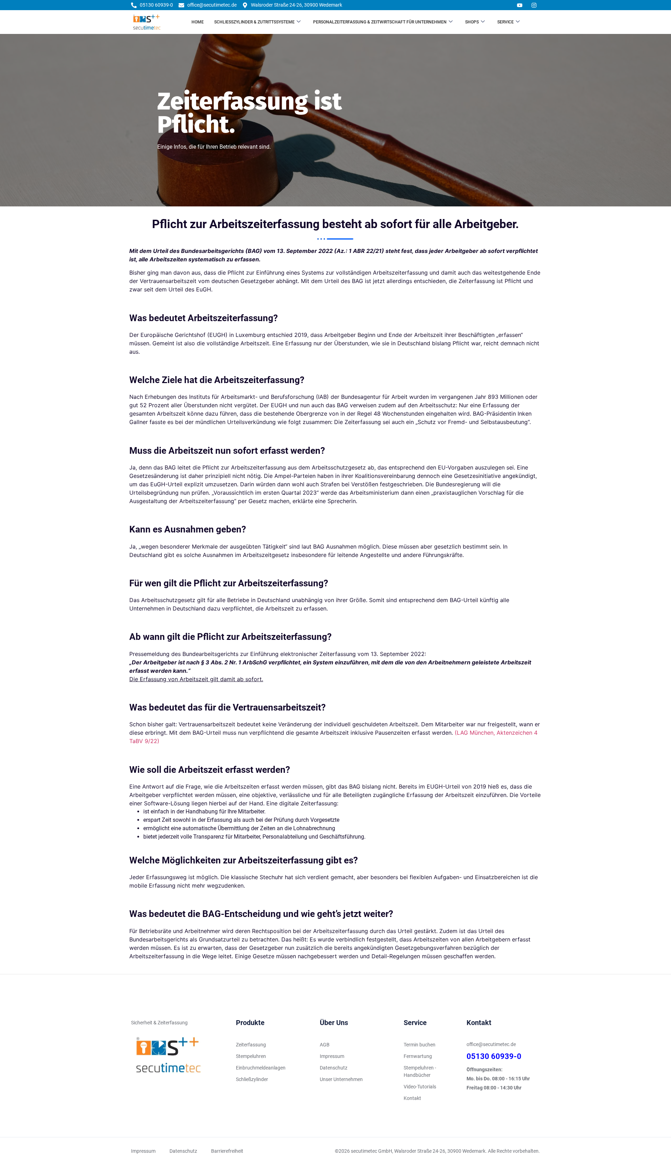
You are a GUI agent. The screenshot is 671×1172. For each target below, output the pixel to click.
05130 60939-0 (494, 1056)
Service (505, 22)
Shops (472, 22)
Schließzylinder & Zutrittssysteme (254, 22)
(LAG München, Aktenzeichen (494, 732)
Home (198, 22)
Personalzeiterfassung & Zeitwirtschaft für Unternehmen (380, 22)
